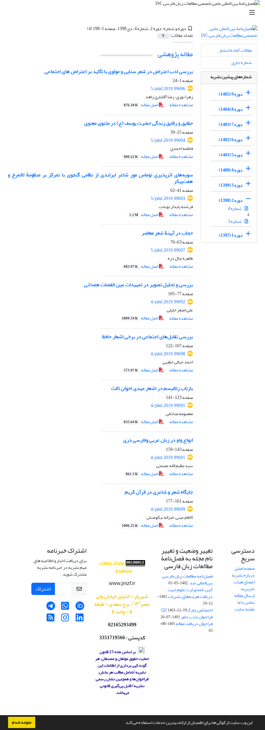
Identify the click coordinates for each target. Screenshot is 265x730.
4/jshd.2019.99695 (168, 405)
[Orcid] (80, 607)
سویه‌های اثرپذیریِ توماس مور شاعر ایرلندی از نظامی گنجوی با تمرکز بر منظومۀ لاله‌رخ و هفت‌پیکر (100, 178)
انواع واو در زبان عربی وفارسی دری (158, 440)
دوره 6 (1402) (231, 139)
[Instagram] (65, 619)
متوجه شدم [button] (21, 722)
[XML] (83, 28)
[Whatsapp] (65, 607)
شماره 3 (235, 221)
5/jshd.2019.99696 (168, 88)
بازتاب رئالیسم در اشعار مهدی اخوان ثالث (152, 388)
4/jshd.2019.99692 (168, 301)
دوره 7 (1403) (231, 124)
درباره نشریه (243, 575)
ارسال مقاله (244, 595)
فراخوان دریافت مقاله (194, 623)
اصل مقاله (141, 104)
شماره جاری (241, 62)
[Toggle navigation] (134, 12)
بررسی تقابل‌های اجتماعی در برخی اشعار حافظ (147, 336)
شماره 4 (235, 208)
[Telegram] (51, 607)
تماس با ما (246, 602)
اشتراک (43, 589)
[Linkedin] (80, 619)
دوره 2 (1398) (231, 200)
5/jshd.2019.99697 (168, 250)
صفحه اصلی (245, 568)
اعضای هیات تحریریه (244, 585)
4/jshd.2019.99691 (168, 457)
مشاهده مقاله (181, 104)
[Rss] (51, 619)
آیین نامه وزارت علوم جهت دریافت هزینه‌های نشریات (190, 593)
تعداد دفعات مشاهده (115, 566)
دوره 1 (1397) (231, 235)
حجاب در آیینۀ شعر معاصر (167, 233)
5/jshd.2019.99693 (168, 198)
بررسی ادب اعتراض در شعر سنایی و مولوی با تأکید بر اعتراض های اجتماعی (119, 71)
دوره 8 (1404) (231, 109)
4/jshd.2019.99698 (168, 353)
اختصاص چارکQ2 (187, 610)
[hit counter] (134, 563)
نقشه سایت (245, 609)
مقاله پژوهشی (175, 54)
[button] (123, 723)
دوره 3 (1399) (231, 185)
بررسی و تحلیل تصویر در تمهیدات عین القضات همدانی (138, 284)
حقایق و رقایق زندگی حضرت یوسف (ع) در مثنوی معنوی (138, 123)
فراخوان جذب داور (197, 616)
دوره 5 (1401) (231, 155)
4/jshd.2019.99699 (168, 509)
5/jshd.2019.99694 (168, 140)
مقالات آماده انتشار (235, 50)
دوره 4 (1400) (231, 170)
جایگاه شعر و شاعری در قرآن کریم (159, 492)
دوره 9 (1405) (231, 94)
